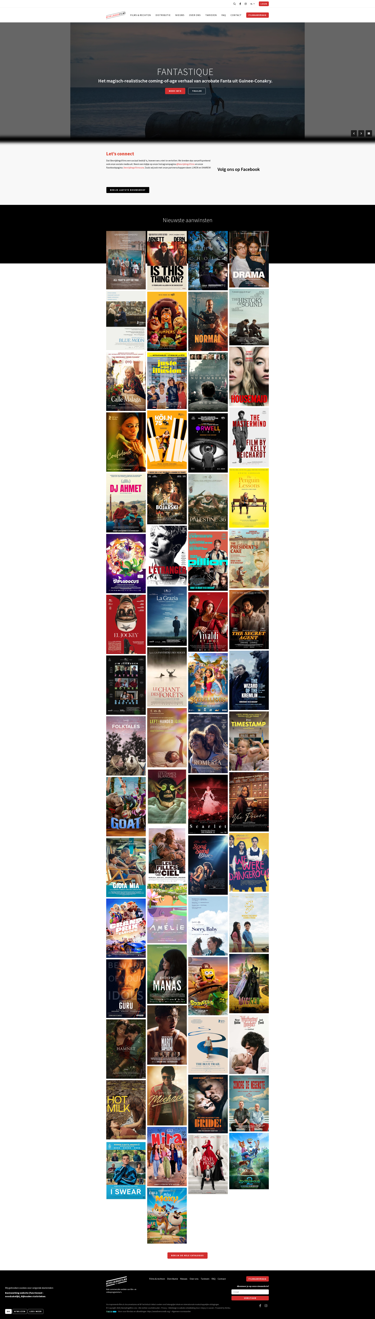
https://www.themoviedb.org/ (158, 1311)
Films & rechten (140, 15)
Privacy (164, 1308)
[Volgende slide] (361, 133)
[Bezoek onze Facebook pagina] (240, 4)
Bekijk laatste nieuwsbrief (128, 190)
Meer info (116, 277)
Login (264, 3)
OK (8, 1311)
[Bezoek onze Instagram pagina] (246, 4)
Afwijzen (19, 1311)
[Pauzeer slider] (369, 133)
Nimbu (227, 1308)
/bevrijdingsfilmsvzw (133, 167)
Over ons (195, 15)
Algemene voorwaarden (181, 1311)
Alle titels (185, 91)
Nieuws (179, 15)
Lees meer (35, 1311)
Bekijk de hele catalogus (187, 1255)
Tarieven (211, 15)
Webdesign (172, 1308)
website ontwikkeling (187, 1308)
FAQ (223, 15)
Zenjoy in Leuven (207, 1308)
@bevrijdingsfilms (185, 164)
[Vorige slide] (354, 133)
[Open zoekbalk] (234, 4)
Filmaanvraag (257, 15)
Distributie (163, 15)
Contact (236, 15)
